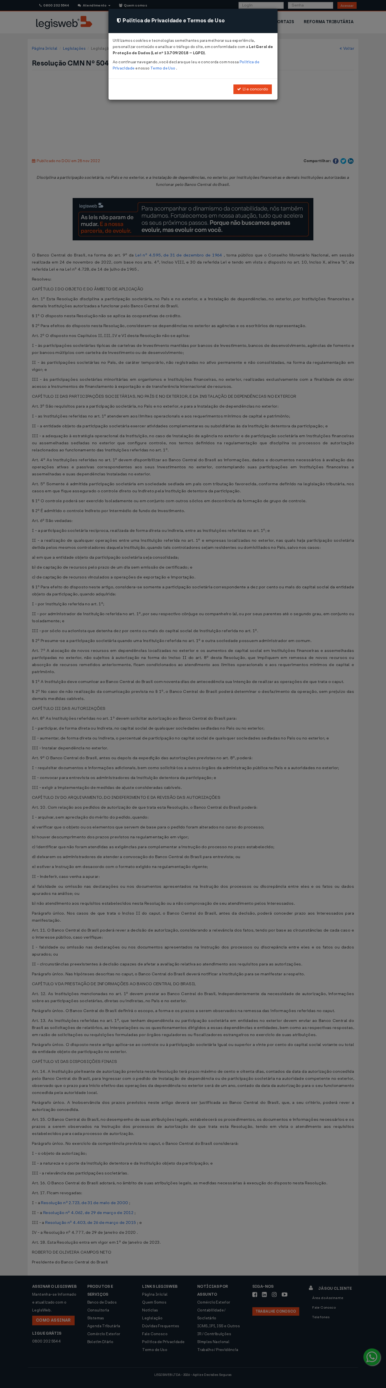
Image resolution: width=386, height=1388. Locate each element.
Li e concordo (254, 89)
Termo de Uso (163, 68)
